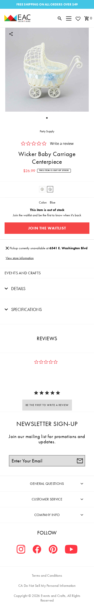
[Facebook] (37, 550)
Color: (43, 202)
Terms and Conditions (47, 575)
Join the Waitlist (47, 228)
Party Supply (47, 131)
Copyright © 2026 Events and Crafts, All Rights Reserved (47, 598)
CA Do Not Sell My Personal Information (47, 585)
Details (17, 288)
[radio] (42, 189)
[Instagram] (21, 550)
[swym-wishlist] (78, 18)
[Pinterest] (53, 550)
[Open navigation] (68, 18)
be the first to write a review (47, 405)
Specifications (26, 309)
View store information (20, 258)
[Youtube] (71, 550)
